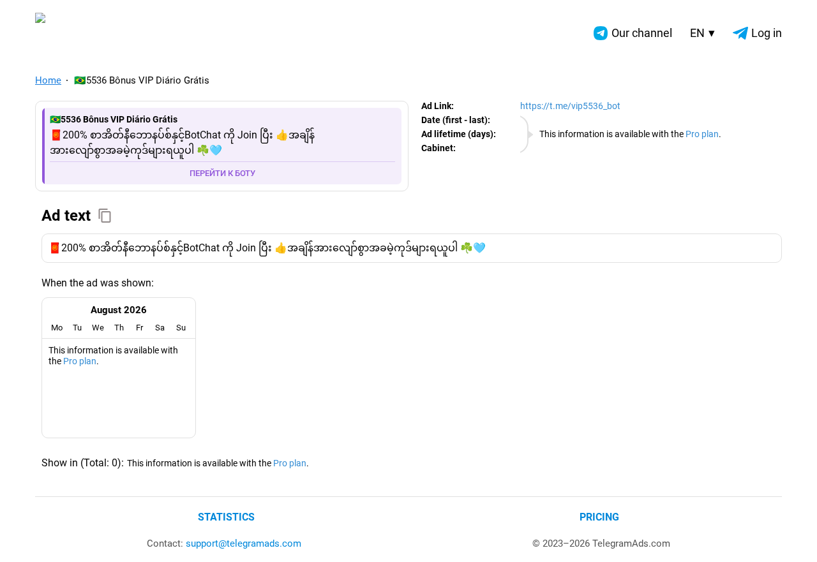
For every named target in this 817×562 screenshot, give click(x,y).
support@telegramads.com (243, 543)
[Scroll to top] (793, 538)
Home (48, 80)
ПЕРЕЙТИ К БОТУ (222, 173)
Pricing (599, 517)
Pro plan (702, 134)
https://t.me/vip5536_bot (570, 106)
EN (702, 33)
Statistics (226, 517)
